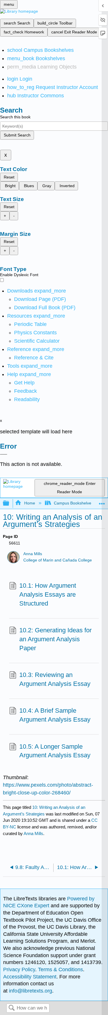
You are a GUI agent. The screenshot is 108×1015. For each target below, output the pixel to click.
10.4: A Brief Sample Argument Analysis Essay (54, 715)
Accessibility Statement (29, 977)
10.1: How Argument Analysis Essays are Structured (47, 594)
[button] (25, 391)
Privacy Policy (19, 969)
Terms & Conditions (60, 969)
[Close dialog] (3, 454)
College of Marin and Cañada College (57, 560)
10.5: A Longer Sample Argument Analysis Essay (54, 751)
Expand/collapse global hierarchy (9, 503)
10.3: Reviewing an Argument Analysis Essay (54, 679)
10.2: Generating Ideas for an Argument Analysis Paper (55, 639)
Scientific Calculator (37, 341)
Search (11, 1008)
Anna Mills (32, 554)
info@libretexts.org (29, 991)
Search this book (15, 117)
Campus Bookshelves (73, 503)
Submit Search (17, 135)
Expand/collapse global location (102, 501)
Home (29, 503)
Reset (9, 177)
